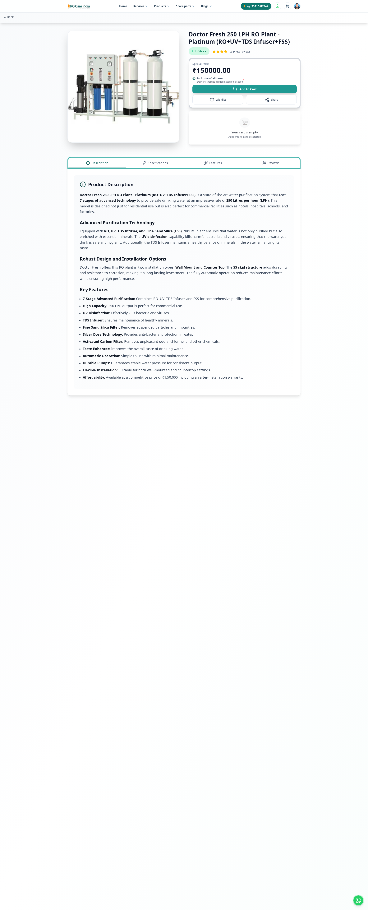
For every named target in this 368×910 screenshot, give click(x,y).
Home (123, 6)
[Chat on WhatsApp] (277, 6)
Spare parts (183, 6)
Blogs (204, 6)
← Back (8, 17)
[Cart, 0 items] (287, 6)
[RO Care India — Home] (78, 6)
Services (138, 6)
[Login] (297, 6)
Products (160, 6)
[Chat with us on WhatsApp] (358, 900)
